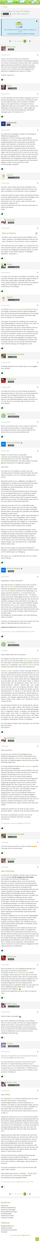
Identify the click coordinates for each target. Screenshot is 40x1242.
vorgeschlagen (28, 661)
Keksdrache (8, 1098)
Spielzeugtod (12, 589)
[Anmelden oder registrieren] (33, 2)
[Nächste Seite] (30, 41)
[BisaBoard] (4, 2)
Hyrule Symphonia (20, 973)
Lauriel (14, 14)
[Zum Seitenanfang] (37, 1239)
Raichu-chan (20, 1182)
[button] (37, 2)
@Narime (7, 661)
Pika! (32, 973)
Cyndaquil (19, 823)
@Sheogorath (5, 459)
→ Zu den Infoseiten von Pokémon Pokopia (20, 34)
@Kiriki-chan (9, 587)
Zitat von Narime (9, 233)
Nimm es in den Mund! (16, 309)
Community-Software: (20, 1235)
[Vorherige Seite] (10, 41)
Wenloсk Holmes (21, 631)
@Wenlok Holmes (32, 309)
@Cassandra (15, 605)
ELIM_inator (10, 871)
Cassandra (9, 1175)
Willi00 (23, 1173)
